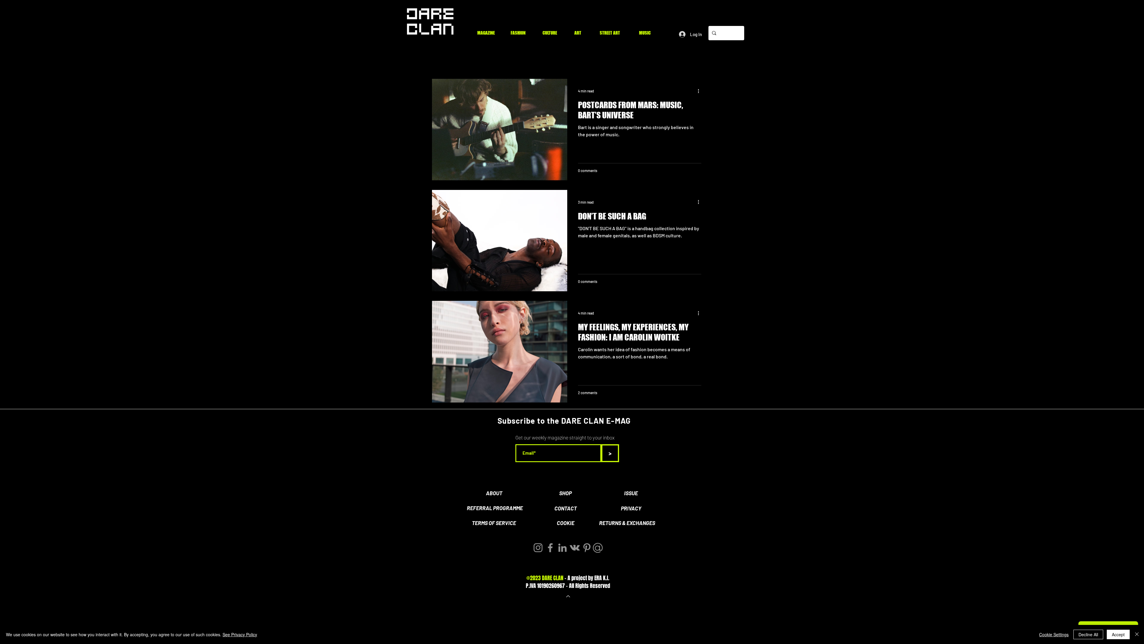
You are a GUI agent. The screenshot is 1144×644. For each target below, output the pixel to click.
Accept (1118, 634)
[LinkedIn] (562, 548)
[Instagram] (538, 548)
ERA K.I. (601, 578)
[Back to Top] (567, 596)
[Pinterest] (587, 548)
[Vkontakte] (575, 548)
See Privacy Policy (240, 634)
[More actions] (700, 91)
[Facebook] (550, 548)
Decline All (1088, 634)
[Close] (1136, 634)
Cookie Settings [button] (1054, 634)
